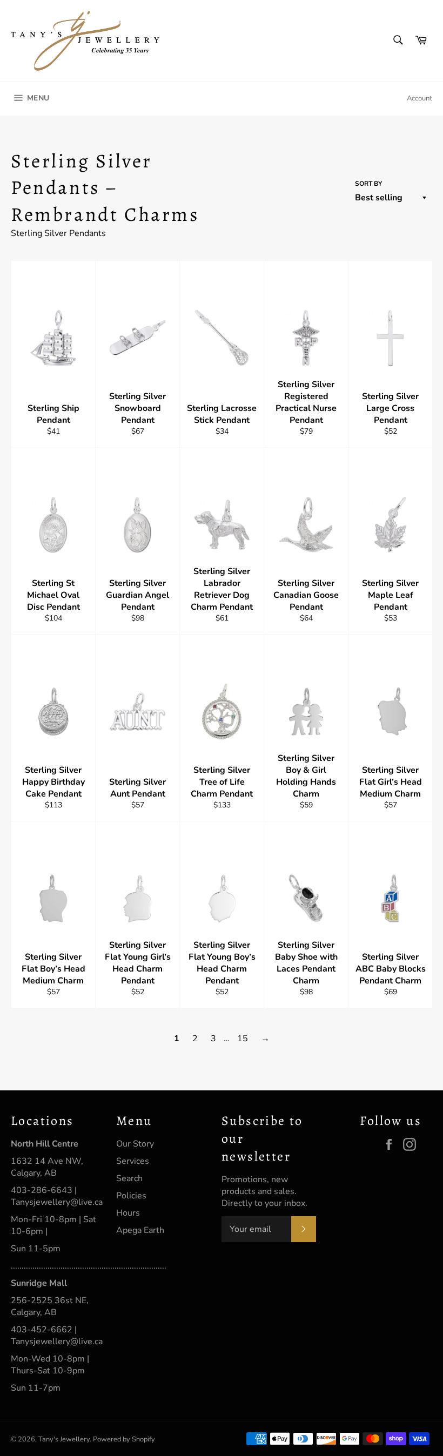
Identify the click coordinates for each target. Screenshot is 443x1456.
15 (242, 1038)
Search (129, 1178)
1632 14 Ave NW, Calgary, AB (47, 1167)
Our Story (135, 1144)
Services (132, 1161)
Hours (128, 1213)
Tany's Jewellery (64, 1439)
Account (419, 98)
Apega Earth (140, 1230)
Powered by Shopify (124, 1439)
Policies (131, 1196)
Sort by (368, 183)
